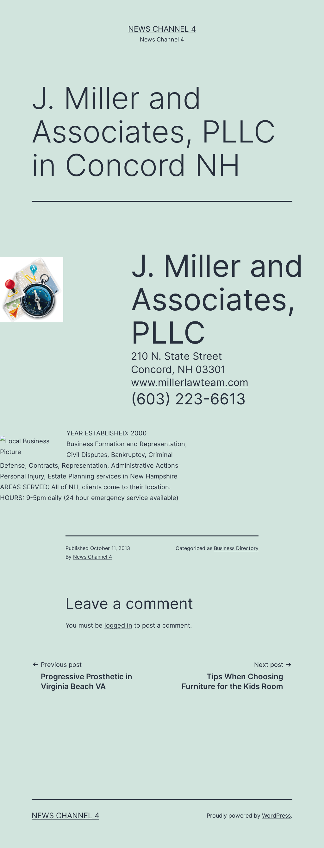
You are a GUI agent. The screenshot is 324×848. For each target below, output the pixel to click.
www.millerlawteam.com (189, 382)
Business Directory (236, 548)
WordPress (276, 815)
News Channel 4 (162, 29)
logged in (118, 625)
